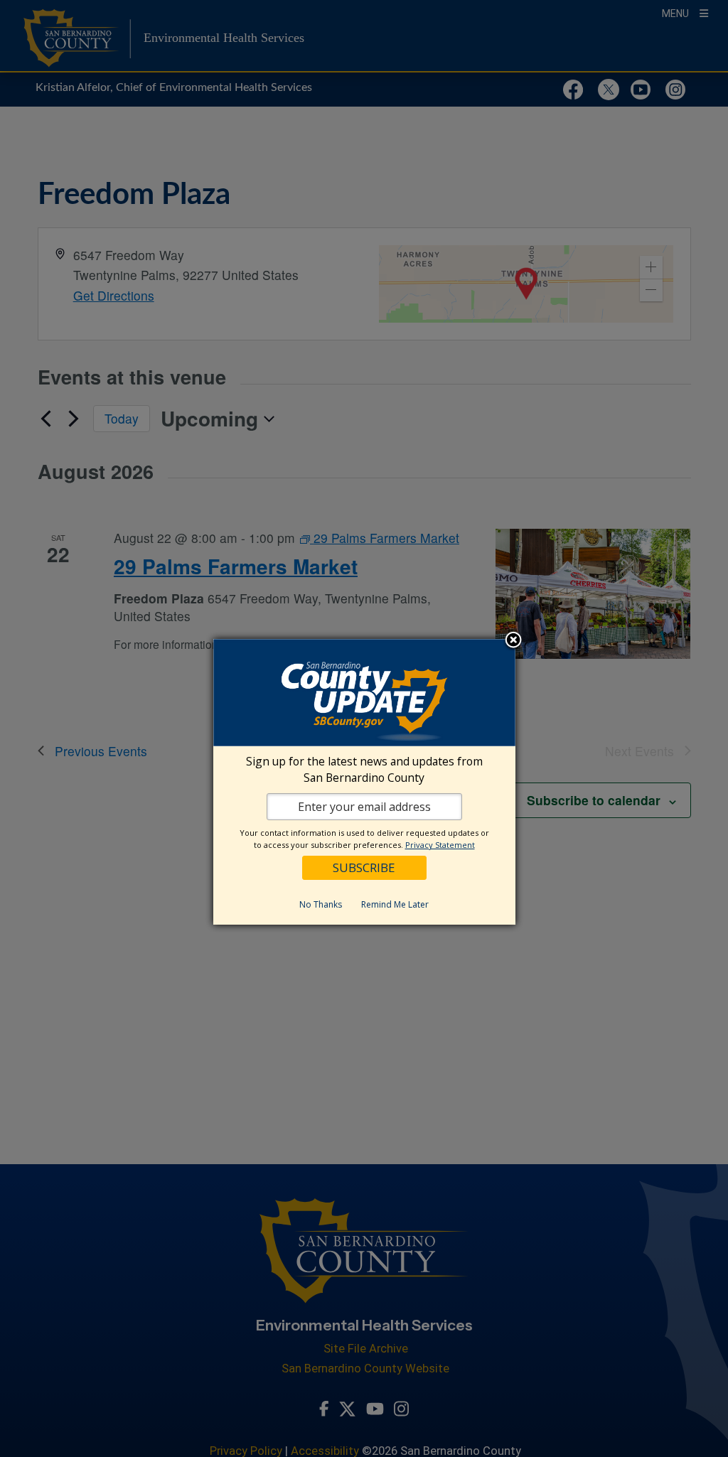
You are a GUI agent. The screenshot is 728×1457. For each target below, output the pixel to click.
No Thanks (320, 904)
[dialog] (364, 781)
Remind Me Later (395, 904)
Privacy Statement (440, 844)
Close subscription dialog (513, 641)
